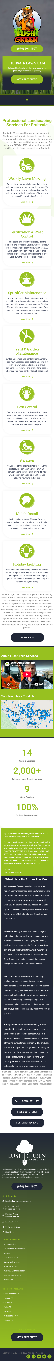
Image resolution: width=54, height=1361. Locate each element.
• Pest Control (8, 1280)
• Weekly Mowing (9, 1244)
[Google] (44, 1356)
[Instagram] (34, 1356)
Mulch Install (27, 513)
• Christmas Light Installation (14, 1271)
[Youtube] (39, 1356)
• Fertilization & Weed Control (14, 1249)
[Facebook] (28, 1356)
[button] (27, 99)
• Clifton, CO (7, 1303)
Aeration (27, 460)
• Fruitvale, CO (8, 1320)
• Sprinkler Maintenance (12, 1275)
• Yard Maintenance (10, 1258)
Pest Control (27, 407)
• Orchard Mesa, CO (10, 1316)
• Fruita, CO (7, 1307)
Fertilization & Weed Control (27, 234)
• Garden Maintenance (11, 1262)
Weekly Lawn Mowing (27, 178)
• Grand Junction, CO (11, 1294)
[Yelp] (49, 1356)
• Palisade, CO (8, 1298)
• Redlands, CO (8, 1311)
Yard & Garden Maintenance (27, 351)
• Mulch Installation (10, 1266)
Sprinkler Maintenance (27, 292)
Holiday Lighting (27, 564)
